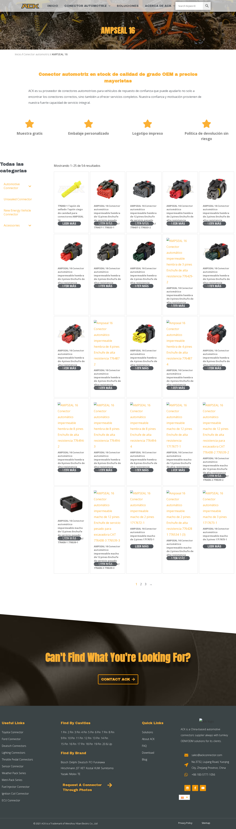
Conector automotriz (85, 5)
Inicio (52, 5)
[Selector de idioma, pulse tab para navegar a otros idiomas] (184, 797)
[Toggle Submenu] (29, 186)
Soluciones (128, 5)
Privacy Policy (185, 823)
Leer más (69, 223)
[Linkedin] (187, 788)
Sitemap (206, 823)
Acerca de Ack (158, 5)
